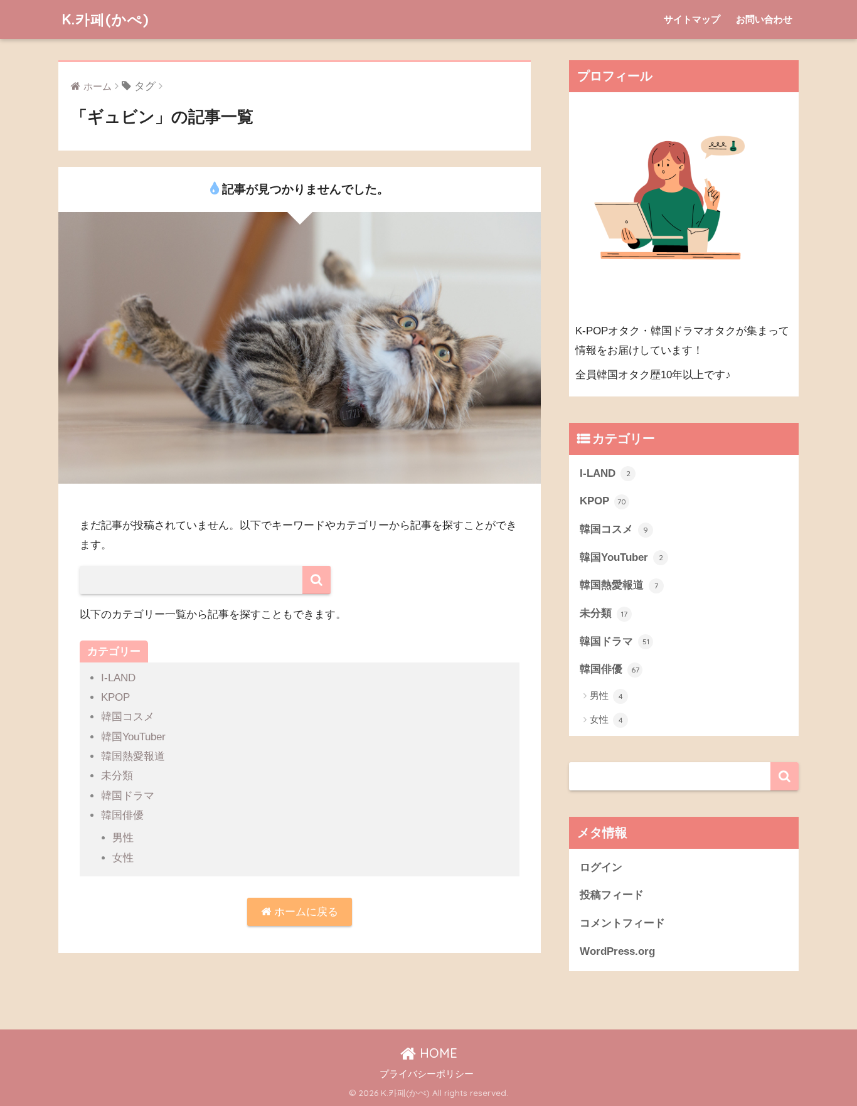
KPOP (115, 697)
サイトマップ (692, 19)
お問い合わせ (764, 19)
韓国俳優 (122, 815)
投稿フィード (612, 895)
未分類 (117, 776)
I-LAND (118, 678)
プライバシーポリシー (427, 1074)
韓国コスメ (127, 717)
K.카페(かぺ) (105, 19)
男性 (123, 838)
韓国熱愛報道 (133, 756)
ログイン (601, 867)
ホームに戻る (304, 912)
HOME (436, 1053)
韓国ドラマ (127, 796)
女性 (123, 858)
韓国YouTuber (133, 737)
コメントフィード (622, 923)
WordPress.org (617, 951)
